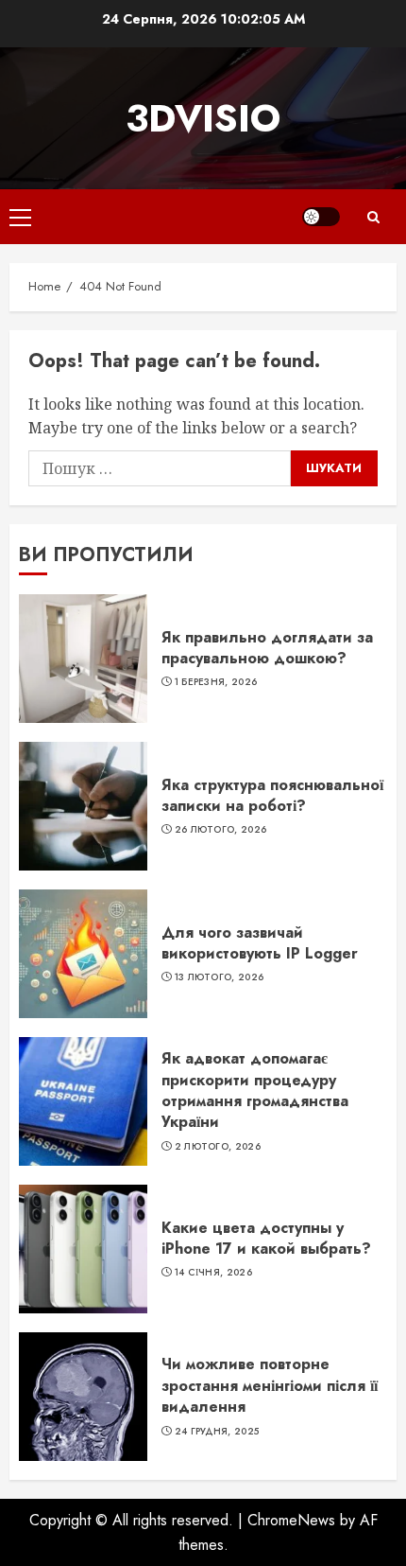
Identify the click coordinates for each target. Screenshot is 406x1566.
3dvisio (203, 118)
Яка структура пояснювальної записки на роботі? (272, 795)
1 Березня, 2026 (216, 682)
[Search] (373, 217)
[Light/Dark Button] (321, 216)
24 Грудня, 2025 (217, 1431)
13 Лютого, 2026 (219, 977)
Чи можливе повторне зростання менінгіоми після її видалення (269, 1385)
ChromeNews (291, 1520)
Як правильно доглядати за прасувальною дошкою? (267, 647)
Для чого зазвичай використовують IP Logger (259, 943)
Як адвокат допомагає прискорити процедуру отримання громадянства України (254, 1090)
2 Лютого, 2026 (218, 1146)
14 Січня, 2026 (213, 1272)
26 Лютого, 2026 (221, 829)
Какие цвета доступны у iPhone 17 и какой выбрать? (266, 1238)
